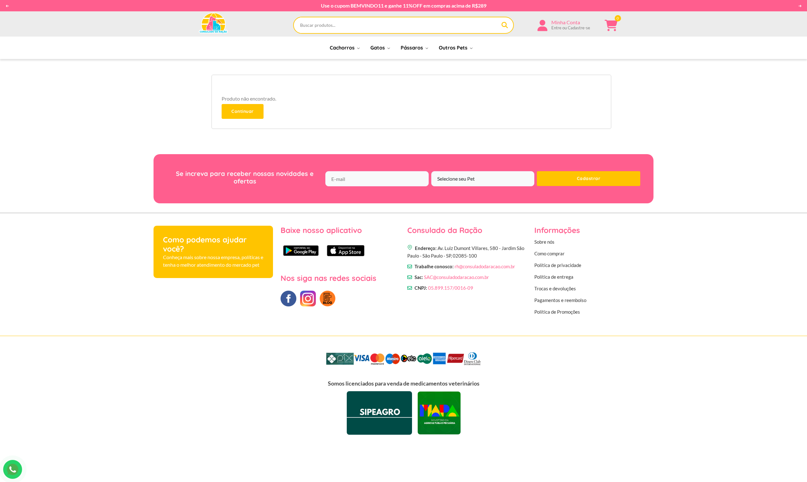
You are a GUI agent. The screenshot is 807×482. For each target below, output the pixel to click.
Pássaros (412, 47)
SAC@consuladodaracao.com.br (456, 277)
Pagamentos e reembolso (560, 300)
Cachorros (343, 47)
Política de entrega (553, 277)
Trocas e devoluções (555, 288)
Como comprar (549, 253)
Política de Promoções (557, 312)
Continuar (242, 111)
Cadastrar (589, 178)
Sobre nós (544, 242)
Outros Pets (454, 47)
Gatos (378, 47)
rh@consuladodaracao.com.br (485, 266)
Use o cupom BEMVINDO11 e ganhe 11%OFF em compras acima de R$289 (403, 5)
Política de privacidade (557, 265)
